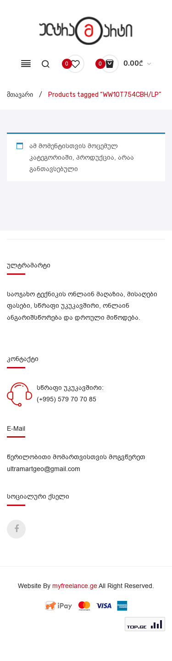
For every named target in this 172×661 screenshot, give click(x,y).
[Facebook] (16, 529)
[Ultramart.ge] (86, 30)
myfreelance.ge (74, 586)
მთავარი (20, 95)
